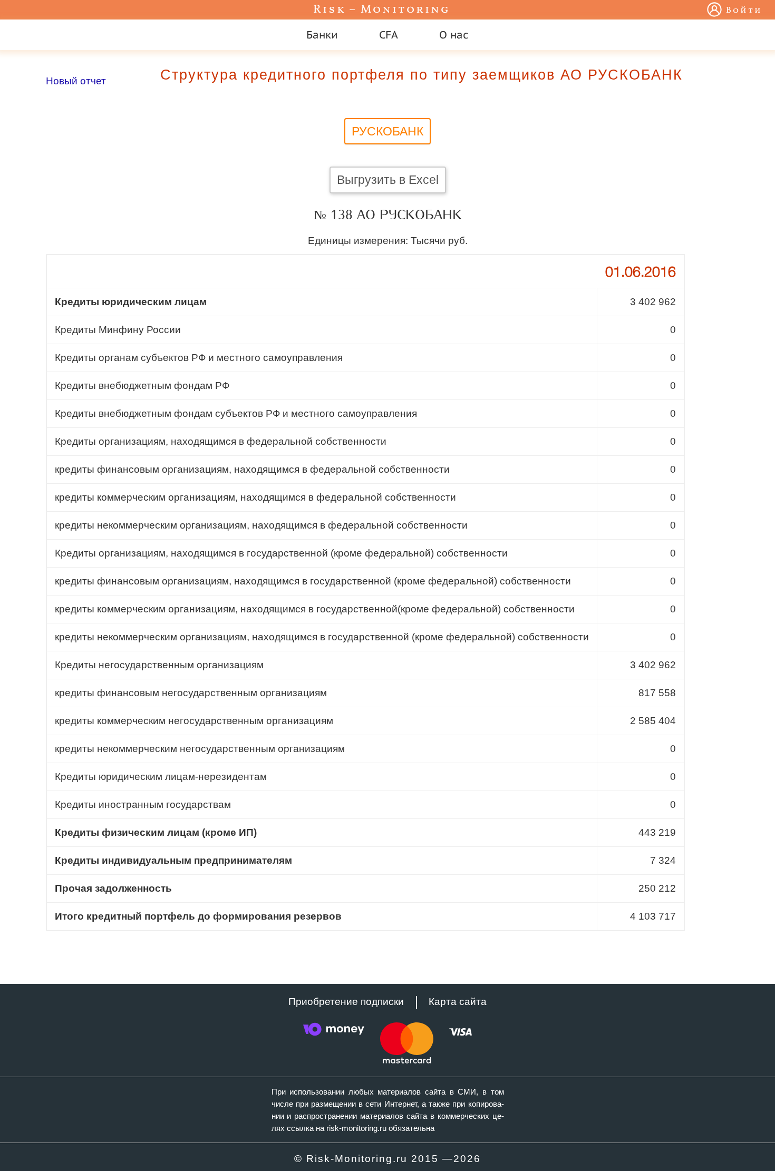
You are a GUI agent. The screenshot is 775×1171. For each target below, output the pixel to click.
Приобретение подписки (346, 1001)
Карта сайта (458, 1001)
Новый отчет (76, 80)
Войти (744, 10)
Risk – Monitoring (381, 10)
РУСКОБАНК (387, 131)
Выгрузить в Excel (388, 180)
